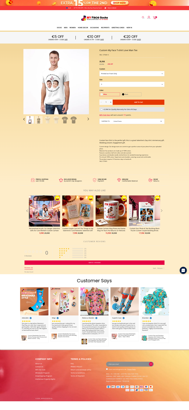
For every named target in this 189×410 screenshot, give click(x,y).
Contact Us (39, 367)
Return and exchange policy (81, 370)
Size (100, 80)
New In (129, 28)
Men (65, 28)
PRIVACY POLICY (76, 367)
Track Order (112, 8)
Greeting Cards (118, 28)
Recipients (105, 28)
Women (73, 28)
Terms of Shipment (78, 376)
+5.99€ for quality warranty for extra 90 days (120, 109)
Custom (102, 69)
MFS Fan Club (40, 370)
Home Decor (83, 28)
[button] (28, 81)
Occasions (94, 28)
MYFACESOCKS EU (46, 398)
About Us (38, 364)
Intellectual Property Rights (45, 379)
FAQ (72, 364)
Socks (59, 28)
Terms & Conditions (78, 373)
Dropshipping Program (43, 376)
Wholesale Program (42, 373)
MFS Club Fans (104, 115)
